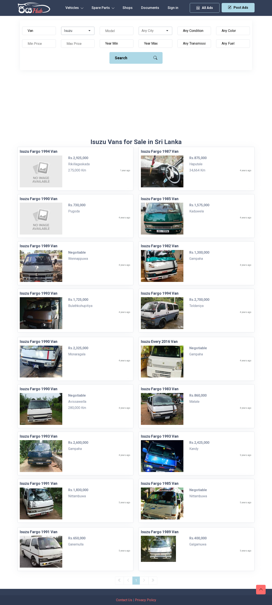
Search (121, 58)
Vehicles (72, 8)
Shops (128, 8)
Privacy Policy (145, 600)
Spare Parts (101, 8)
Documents (150, 8)
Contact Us (124, 600)
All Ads (207, 8)
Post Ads (241, 8)
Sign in (173, 8)
